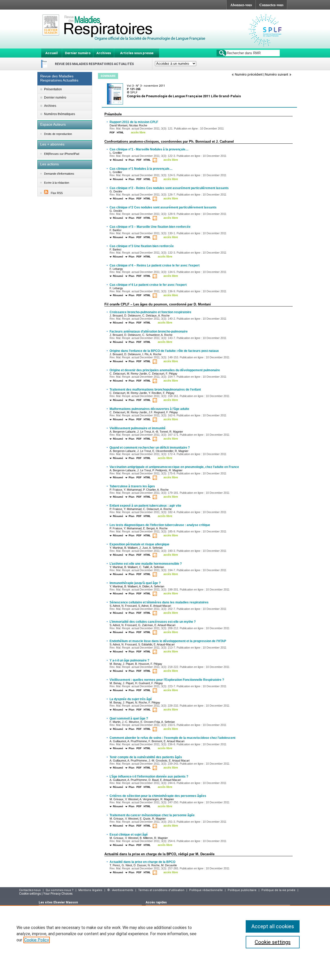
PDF (112, 132)
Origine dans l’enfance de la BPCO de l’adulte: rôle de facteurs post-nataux (164, 351)
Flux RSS (57, 193)
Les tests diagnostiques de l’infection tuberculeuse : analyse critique (160, 525)
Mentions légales (90, 890)
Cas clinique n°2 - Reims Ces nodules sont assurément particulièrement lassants (169, 188)
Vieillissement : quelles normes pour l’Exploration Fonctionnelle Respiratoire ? (167, 680)
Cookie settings (273, 942)
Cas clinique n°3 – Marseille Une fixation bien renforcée (150, 227)
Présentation (53, 89)
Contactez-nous (30, 890)
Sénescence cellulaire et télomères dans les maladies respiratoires (159, 602)
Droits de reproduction (58, 133)
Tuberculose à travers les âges (132, 486)
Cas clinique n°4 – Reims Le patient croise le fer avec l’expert (155, 265)
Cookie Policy (36, 939)
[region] (165, 933)
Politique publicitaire (242, 890)
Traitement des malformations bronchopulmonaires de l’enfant (155, 389)
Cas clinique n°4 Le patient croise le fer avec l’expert (148, 285)
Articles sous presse (136, 53)
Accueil (51, 53)
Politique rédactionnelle (206, 890)
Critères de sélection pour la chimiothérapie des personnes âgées (158, 796)
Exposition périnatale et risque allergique (139, 544)
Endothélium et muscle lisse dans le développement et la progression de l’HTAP (168, 641)
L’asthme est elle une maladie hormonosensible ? (146, 563)
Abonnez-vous (241, 4)
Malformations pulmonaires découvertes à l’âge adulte (149, 409)
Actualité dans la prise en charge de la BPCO (142, 862)
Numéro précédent (249, 74)
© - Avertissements (120, 890)
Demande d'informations (59, 173)
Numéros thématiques (59, 114)
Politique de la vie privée (278, 890)
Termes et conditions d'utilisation (161, 890)
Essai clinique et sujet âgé (129, 834)
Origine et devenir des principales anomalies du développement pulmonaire (165, 370)
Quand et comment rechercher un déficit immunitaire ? (150, 447)
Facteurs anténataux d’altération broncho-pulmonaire (149, 331)
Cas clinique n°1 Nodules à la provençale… (141, 169)
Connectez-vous (271, 4)
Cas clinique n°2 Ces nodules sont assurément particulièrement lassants (163, 207)
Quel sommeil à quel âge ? (129, 718)
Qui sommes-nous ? (59, 890)
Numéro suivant (276, 74)
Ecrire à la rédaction (56, 182)
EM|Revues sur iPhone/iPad (61, 153)
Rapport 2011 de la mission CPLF (134, 122)
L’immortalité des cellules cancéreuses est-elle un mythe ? (153, 622)
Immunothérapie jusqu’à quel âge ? (135, 583)
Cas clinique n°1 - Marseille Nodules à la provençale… (149, 149)
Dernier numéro (77, 53)
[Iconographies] (155, 160)
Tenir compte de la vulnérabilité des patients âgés (146, 757)
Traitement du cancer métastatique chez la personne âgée (152, 815)
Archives (103, 53)
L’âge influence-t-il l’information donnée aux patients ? (149, 776)
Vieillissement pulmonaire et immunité (138, 428)
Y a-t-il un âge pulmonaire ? (129, 660)
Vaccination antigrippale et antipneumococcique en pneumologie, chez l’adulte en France (174, 467)
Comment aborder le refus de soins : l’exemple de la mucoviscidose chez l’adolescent (172, 738)
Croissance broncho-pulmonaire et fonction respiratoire (150, 312)
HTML (120, 132)
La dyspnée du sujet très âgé (131, 699)
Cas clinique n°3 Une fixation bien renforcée (142, 246)
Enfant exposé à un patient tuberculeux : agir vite (145, 505)
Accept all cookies (272, 926)
